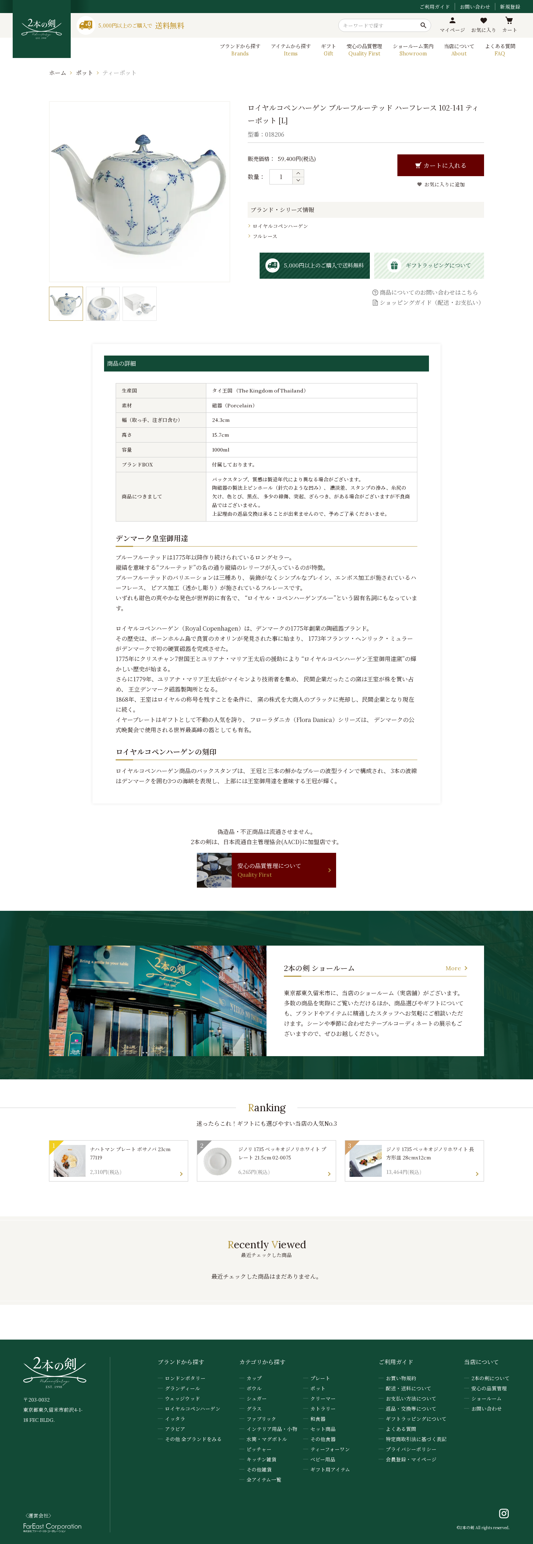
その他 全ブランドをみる (193, 1439)
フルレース (265, 236)
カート (509, 29)
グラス (254, 1408)
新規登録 (510, 6)
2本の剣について (490, 1378)
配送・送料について (408, 1388)
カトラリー (323, 1408)
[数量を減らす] (298, 180)
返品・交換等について (411, 1408)
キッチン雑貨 (262, 1459)
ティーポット (119, 73)
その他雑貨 (259, 1469)
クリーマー (323, 1398)
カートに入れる (445, 165)
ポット (84, 73)
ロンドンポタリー (185, 1378)
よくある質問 (401, 1428)
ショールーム (486, 1398)
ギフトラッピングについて (416, 1418)
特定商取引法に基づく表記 (416, 1439)
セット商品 (323, 1428)
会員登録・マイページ (411, 1459)
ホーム (57, 73)
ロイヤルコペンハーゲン (280, 225)
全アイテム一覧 (264, 1479)
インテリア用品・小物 (272, 1428)
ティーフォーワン (330, 1449)
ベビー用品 (322, 1459)
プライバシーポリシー (411, 1449)
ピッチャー (259, 1449)
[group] (66, 304)
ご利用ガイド (435, 6)
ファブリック (261, 1418)
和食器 (318, 1418)
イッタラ (175, 1418)
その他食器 (323, 1439)
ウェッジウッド (182, 1398)
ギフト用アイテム (330, 1469)
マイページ (452, 29)
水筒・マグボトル (267, 1439)
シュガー (257, 1398)
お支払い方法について (411, 1398)
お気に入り (483, 29)
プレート (320, 1378)
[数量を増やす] (298, 173)
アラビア (175, 1428)
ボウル (254, 1388)
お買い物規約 (401, 1378)
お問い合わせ (475, 6)
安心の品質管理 (489, 1388)
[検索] (423, 25)
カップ (254, 1378)
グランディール (182, 1388)
